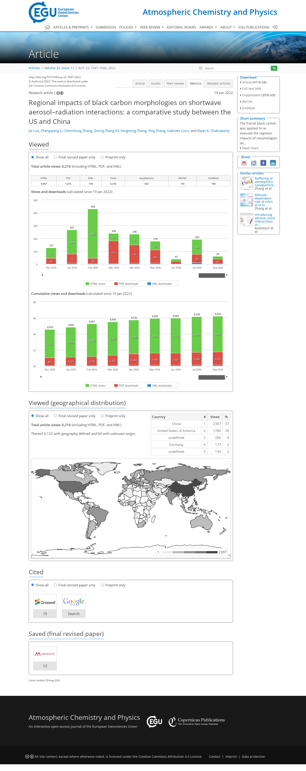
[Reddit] (254, 162)
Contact (214, 757)
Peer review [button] (150, 27)
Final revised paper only (76, 157)
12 (45, 666)
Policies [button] (126, 27)
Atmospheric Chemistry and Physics (210, 12)
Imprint (231, 757)
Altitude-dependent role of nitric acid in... (264, 200)
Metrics (195, 83)
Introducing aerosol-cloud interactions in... (265, 219)
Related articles (219, 83)
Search (74, 613)
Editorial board (181, 27)
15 (45, 613)
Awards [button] (206, 27)
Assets (156, 83)
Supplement (251, 95)
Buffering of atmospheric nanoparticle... (265, 181)
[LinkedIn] (273, 162)
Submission (106, 27)
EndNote (248, 108)
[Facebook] (263, 162)
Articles (34, 68)
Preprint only (115, 157)
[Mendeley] (244, 162)
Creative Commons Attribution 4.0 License (169, 757)
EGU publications (254, 27)
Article (140, 83)
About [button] (226, 27)
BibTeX (247, 101)
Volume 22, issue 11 (59, 68)
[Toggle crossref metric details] (45, 601)
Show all (42, 157)
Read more (250, 148)
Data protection (253, 757)
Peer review (175, 83)
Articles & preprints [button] (71, 27)
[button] (200, 68)
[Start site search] (274, 68)
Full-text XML (251, 88)
